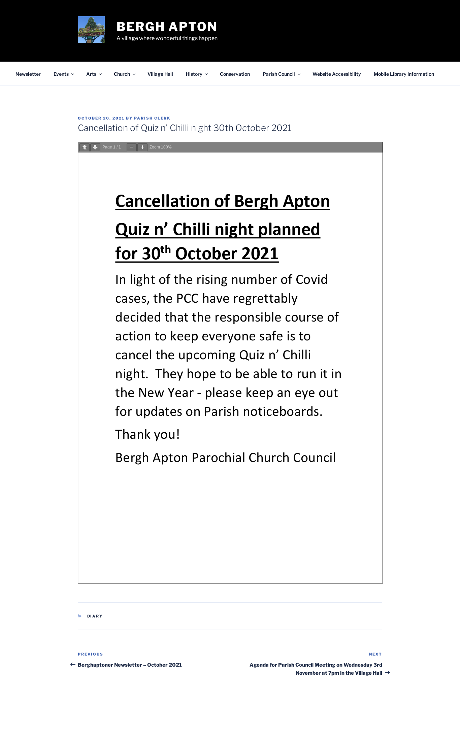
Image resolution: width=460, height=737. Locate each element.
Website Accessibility (337, 74)
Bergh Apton (167, 26)
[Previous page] (84, 147)
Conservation (235, 74)
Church (122, 74)
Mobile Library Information (404, 74)
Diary (95, 616)
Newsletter (28, 74)
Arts (91, 74)
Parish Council (279, 74)
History (194, 74)
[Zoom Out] (132, 147)
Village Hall (160, 74)
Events (61, 74)
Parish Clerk (152, 118)
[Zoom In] (142, 147)
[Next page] (95, 147)
